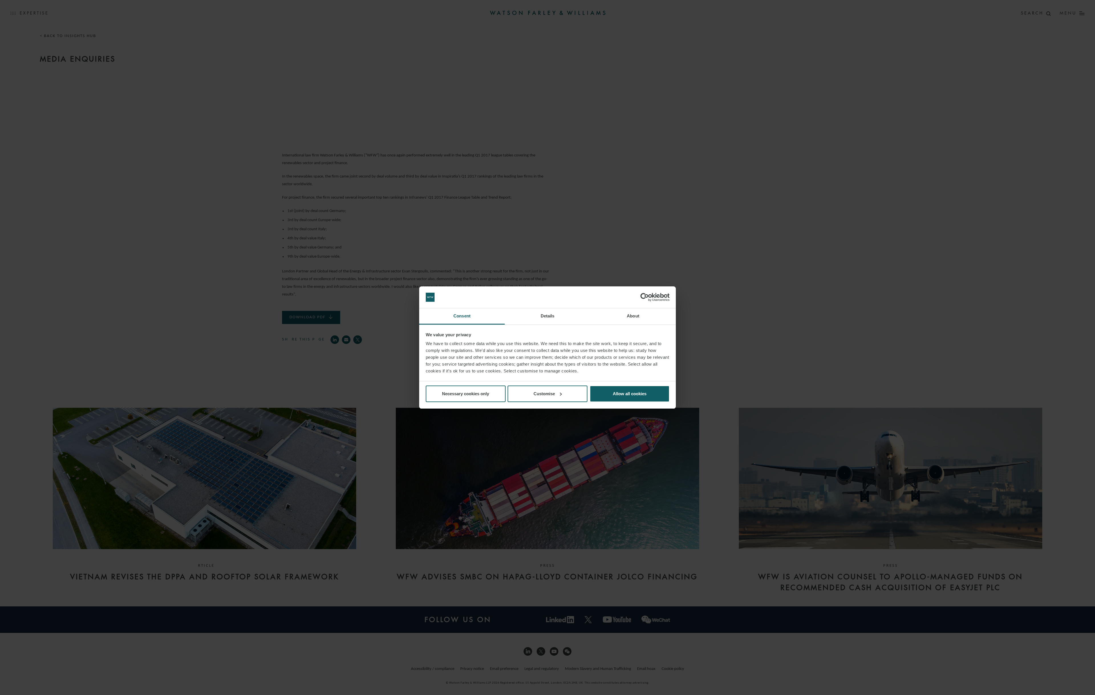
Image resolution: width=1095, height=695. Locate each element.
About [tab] (633, 315)
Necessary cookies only (465, 393)
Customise (544, 393)
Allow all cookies (629, 393)
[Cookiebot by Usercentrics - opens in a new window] (645, 297)
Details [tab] (548, 315)
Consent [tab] (462, 315)
